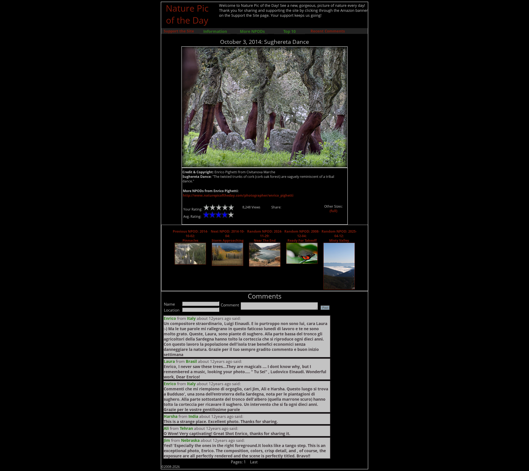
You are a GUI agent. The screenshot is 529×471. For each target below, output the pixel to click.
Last (254, 461)
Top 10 (289, 31)
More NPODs (252, 31)
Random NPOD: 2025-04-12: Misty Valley (339, 236)
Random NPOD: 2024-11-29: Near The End (264, 236)
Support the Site (179, 31)
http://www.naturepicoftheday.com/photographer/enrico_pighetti (238, 195)
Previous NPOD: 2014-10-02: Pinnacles (190, 236)
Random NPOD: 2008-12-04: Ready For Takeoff (301, 236)
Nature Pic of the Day (187, 14)
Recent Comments (328, 31)
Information (215, 31)
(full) (333, 211)
